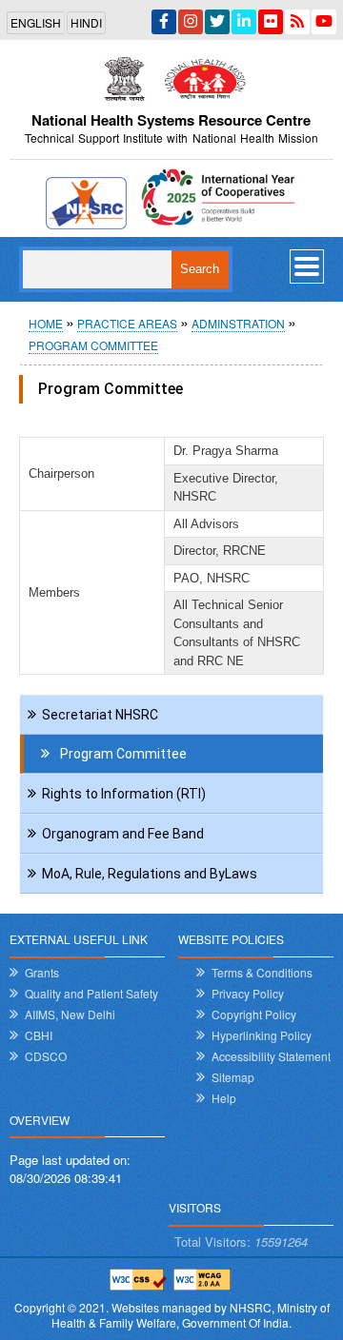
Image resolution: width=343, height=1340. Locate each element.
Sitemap (233, 1077)
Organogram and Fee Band (123, 833)
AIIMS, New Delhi (70, 1014)
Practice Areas (127, 323)
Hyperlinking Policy (262, 1035)
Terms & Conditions (262, 972)
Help (224, 1098)
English (35, 22)
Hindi (86, 22)
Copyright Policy (254, 1014)
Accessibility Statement (271, 1056)
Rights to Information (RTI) (124, 793)
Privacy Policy (248, 993)
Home (46, 323)
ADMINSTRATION (238, 323)
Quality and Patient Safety (91, 993)
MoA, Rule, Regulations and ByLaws (149, 873)
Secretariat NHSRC (100, 714)
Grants (42, 972)
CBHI (38, 1035)
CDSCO (46, 1056)
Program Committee (93, 345)
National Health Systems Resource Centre (171, 119)
